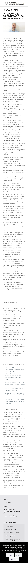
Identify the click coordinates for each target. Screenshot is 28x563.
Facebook (8, 502)
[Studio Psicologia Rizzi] (14, 3)
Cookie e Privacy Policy (10, 516)
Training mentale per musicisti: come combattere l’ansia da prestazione (14, 541)
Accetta (10, 555)
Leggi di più (14, 559)
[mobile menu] (26, 3)
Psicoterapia (9, 526)
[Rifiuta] (26, 552)
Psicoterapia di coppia (12, 532)
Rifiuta (18, 555)
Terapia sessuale (11, 529)
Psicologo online (11, 536)
